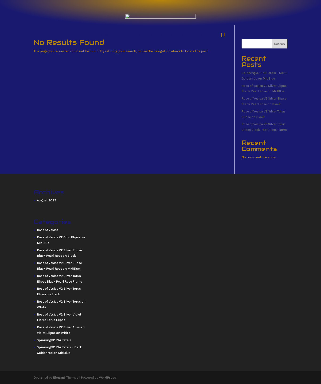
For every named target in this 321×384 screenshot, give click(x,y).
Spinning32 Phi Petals (54, 340)
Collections (164, 35)
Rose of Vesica (47, 230)
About (138, 35)
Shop (119, 35)
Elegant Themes (65, 378)
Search (279, 44)
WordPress (107, 378)
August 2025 (46, 200)
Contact (197, 35)
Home (100, 35)
